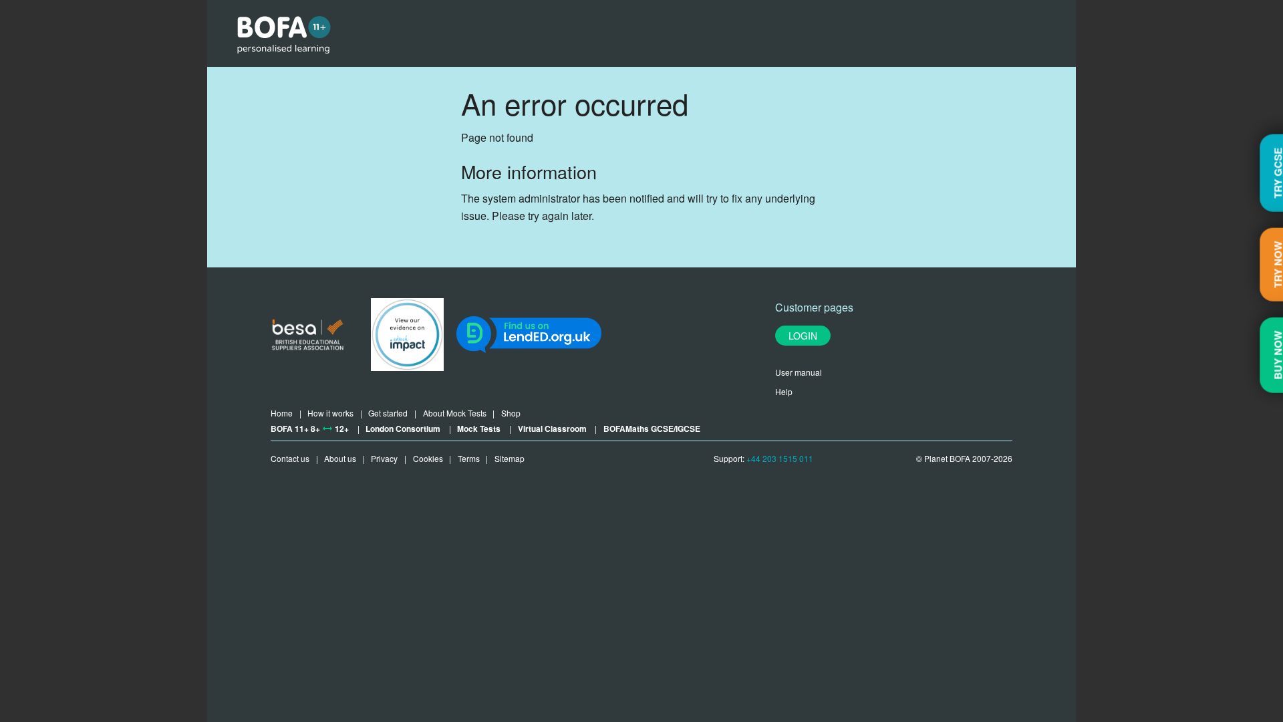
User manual (798, 372)
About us (340, 458)
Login (803, 335)
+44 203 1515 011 (779, 458)
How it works (330, 412)
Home (282, 412)
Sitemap (509, 458)
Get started (388, 412)
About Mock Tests (454, 412)
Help (784, 391)
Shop (511, 412)
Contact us (290, 458)
